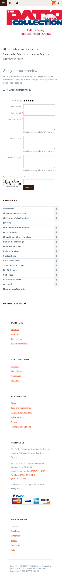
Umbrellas (8, 275)
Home (5, 49)
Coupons (15, 329)
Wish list (15, 334)
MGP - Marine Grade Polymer (16, 227)
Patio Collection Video (21, 412)
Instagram (16, 545)
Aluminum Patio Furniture (14, 213)
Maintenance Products (13, 246)
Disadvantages (14, 157)
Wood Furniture (10, 232)
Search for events (19, 343)
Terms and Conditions (21, 427)
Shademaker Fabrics (14, 54)
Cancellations (17, 371)
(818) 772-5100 (38, 471)
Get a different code (12, 187)
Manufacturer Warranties (14, 289)
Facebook (15, 531)
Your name (16, 106)
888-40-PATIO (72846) (36, 34)
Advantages (15, 138)
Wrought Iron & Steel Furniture (17, 237)
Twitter (14, 526)
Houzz (14, 540)
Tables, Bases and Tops (13, 265)
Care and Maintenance (21, 408)
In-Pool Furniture (11, 251)
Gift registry (16, 339)
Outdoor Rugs (9, 256)
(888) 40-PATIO (27, 475)
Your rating (16, 100)
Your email (16, 113)
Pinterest (15, 535)
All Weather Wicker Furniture (16, 218)
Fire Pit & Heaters (11, 270)
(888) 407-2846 (18, 478)
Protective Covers (11, 260)
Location (15, 380)
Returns (14, 422)
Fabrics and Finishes (23, 49)
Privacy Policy (17, 417)
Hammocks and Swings (13, 242)
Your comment (14, 119)
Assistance (16, 376)
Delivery (15, 366)
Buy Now (7, 223)
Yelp (13, 550)
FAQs (13, 403)
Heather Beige (38, 54)
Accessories (8, 208)
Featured (7, 284)
